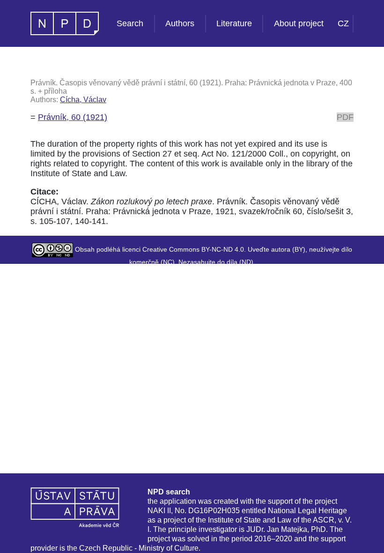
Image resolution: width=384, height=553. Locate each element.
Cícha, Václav (83, 100)
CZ (343, 23)
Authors (179, 23)
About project (299, 23)
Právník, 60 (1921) (72, 117)
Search (130, 23)
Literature (234, 23)
